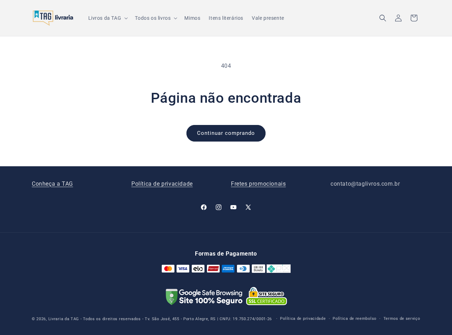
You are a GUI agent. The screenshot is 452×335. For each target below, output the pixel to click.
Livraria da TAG (63, 319)
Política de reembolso (354, 318)
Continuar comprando (226, 133)
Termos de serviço (401, 318)
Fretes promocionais (258, 183)
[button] (107, 18)
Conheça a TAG (52, 183)
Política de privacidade (162, 183)
